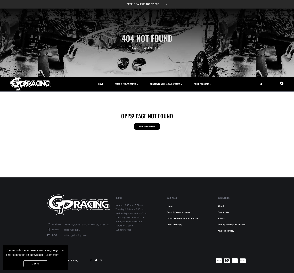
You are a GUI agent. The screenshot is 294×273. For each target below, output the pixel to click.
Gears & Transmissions (178, 212)
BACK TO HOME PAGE (147, 126)
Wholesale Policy (226, 230)
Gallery (221, 218)
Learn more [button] (52, 254)
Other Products (174, 224)
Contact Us (223, 212)
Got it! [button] (35, 263)
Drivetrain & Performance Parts (182, 218)
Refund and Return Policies (232, 224)
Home (134, 48)
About (221, 206)
